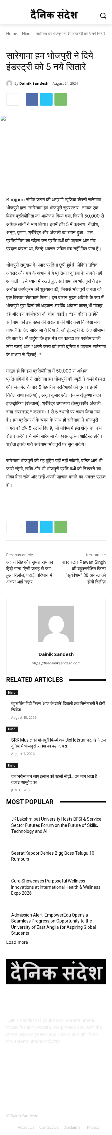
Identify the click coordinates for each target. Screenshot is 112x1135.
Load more (17, 942)
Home (11, 33)
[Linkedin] (56, 1085)
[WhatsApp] (60, 99)
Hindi (26, 33)
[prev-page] (8, 794)
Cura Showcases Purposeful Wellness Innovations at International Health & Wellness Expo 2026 (55, 887)
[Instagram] (41, 1085)
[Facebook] (32, 99)
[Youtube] (87, 1085)
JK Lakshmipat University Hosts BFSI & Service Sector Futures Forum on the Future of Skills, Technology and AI (56, 825)
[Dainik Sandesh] (10, 83)
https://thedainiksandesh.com (56, 663)
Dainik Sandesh (34, 83)
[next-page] (11, 794)
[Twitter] (46, 99)
